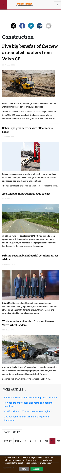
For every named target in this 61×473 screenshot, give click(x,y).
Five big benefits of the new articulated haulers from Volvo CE (30, 52)
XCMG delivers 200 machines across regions (28, 411)
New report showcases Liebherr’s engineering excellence (28, 404)
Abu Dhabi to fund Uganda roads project (26, 193)
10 (46, 441)
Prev (18, 441)
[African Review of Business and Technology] (17, 3)
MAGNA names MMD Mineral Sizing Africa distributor (26, 418)
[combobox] (57, 5)
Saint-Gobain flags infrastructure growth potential (30, 397)
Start (8, 441)
